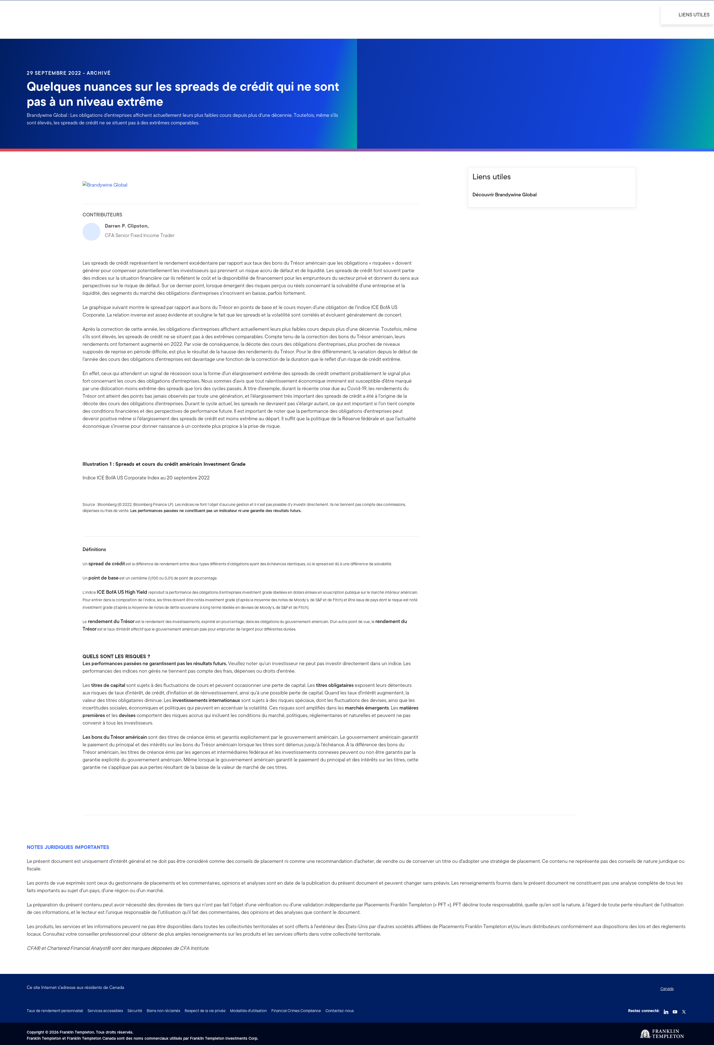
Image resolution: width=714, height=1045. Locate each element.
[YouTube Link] (674, 1010)
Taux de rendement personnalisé (55, 1010)
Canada (667, 988)
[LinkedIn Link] (666, 1010)
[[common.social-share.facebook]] (87, 785)
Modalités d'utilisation (248, 1010)
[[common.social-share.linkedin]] (95, 785)
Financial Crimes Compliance (296, 1010)
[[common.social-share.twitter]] (104, 785)
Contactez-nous (339, 1010)
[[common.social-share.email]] (113, 785)
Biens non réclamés (163, 1010)
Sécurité (134, 1010)
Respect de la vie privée (205, 1010)
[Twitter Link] (683, 1010)
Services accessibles (105, 1010)
